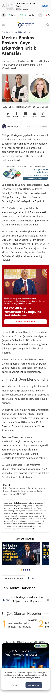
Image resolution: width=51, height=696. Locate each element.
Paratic (5, 32)
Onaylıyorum (33, 685)
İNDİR (45, 6)
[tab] (21, 570)
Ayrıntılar (16, 685)
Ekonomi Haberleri (19, 32)
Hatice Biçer (13, 126)
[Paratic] (25, 25)
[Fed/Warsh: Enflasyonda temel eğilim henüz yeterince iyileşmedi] (21, 553)
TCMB (31, 578)
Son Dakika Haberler (18, 588)
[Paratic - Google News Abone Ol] (38, 127)
